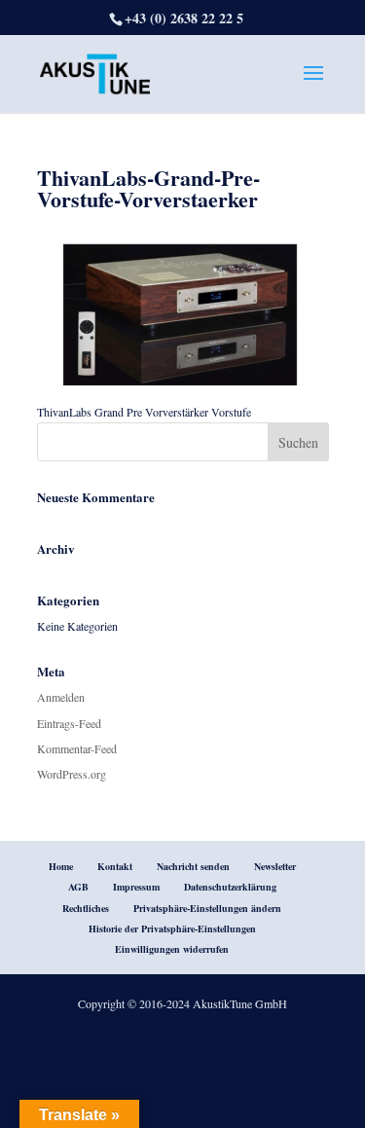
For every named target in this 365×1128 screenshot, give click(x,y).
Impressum (136, 886)
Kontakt (114, 866)
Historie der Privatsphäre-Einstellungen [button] (172, 928)
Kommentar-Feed (77, 748)
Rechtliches (85, 908)
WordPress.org (71, 774)
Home (61, 866)
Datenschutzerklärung (230, 886)
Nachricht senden (193, 866)
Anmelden (61, 697)
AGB (78, 886)
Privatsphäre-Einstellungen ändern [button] (207, 908)
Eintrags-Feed (69, 723)
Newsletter (275, 866)
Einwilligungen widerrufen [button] (172, 949)
